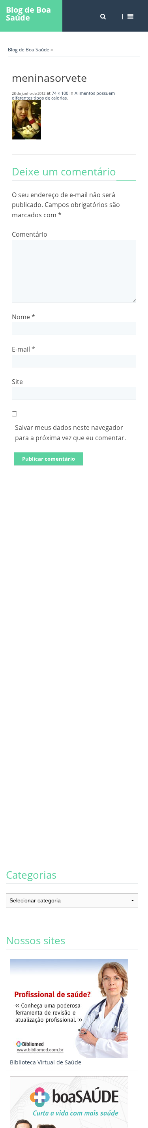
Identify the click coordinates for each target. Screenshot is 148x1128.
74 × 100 (60, 93)
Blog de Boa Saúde (28, 13)
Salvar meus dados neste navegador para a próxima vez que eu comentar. (70, 432)
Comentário (29, 234)
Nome (23, 317)
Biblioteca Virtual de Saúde (45, 1062)
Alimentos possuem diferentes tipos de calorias (63, 95)
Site (17, 381)
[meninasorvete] (26, 137)
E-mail (23, 349)
